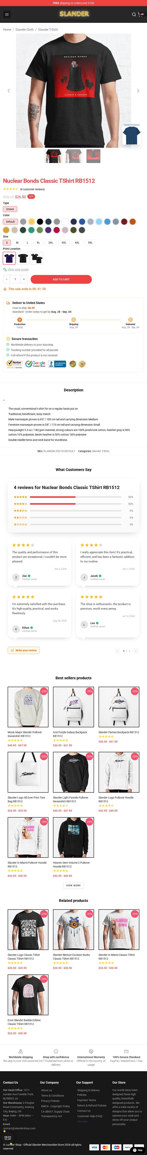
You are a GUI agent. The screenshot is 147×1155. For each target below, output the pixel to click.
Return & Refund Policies (91, 1105)
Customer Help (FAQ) (89, 1116)
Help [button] (140, 1150)
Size (5, 236)
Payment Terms (86, 1100)
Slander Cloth (25, 29)
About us (46, 1090)
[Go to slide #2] (73, 156)
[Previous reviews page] (117, 651)
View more (73, 885)
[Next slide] (138, 91)
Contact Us (84, 1110)
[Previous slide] (9, 91)
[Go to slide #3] (93, 156)
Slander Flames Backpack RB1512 (119, 732)
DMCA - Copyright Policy (55, 1106)
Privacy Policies (50, 1100)
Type (6, 203)
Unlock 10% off (7, 1138)
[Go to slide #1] (53, 156)
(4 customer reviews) (32, 189)
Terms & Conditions (52, 1095)
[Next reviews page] (135, 651)
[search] (134, 14)
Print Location (11, 248)
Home (7, 29)
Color (6, 215)
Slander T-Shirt (48, 29)
